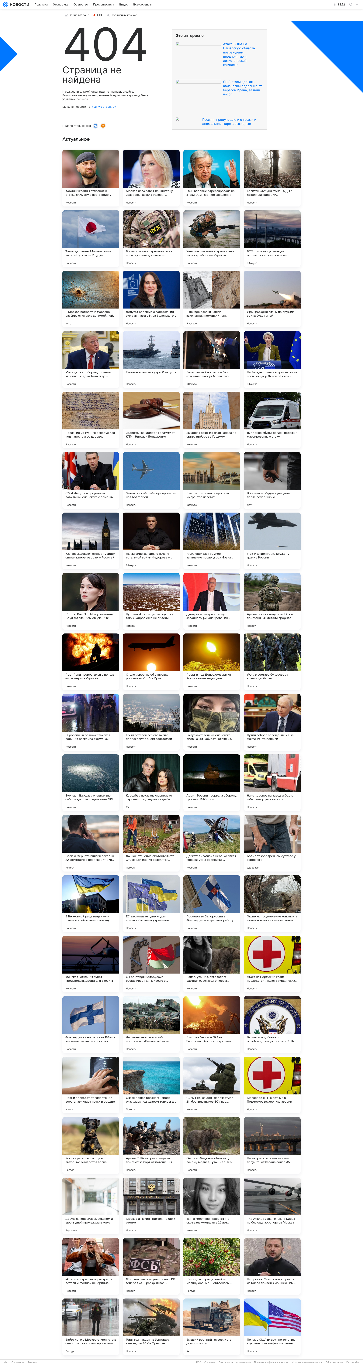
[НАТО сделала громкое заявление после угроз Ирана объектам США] (211, 541)
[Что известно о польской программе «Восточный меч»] (151, 1024)
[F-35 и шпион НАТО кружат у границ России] (272, 541)
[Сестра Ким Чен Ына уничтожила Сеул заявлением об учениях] (90, 601)
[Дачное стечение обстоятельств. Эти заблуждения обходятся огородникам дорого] (151, 843)
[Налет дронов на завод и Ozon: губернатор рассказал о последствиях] (272, 782)
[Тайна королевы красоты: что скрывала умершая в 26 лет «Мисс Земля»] (211, 1206)
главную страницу (103, 106)
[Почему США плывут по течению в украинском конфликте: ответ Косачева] (272, 1326)
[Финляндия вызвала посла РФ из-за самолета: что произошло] (90, 1024)
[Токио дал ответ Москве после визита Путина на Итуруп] (90, 238)
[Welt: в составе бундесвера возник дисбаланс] (272, 661)
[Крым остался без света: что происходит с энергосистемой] (151, 722)
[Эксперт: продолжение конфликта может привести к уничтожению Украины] (272, 903)
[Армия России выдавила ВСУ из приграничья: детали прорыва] (272, 601)
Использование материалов (307, 1362)
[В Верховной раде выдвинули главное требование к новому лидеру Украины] (90, 903)
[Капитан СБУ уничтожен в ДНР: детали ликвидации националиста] (272, 178)
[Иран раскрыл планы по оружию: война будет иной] (272, 299)
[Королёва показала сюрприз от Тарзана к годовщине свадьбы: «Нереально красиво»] (151, 782)
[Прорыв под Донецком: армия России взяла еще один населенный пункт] (211, 661)
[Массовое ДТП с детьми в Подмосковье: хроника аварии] (272, 1085)
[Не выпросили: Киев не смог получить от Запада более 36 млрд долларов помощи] (272, 1145)
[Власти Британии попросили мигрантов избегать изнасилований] (211, 480)
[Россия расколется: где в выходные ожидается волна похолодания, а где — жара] (90, 1145)
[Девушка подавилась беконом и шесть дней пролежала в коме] (90, 1206)
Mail (6, 1362)
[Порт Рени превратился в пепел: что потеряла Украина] (90, 661)
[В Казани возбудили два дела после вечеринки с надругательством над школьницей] (272, 480)
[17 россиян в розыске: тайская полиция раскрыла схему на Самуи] (90, 722)
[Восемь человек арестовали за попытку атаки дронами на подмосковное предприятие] (151, 238)
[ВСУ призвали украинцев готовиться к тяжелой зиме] (272, 238)
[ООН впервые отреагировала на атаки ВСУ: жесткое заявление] (211, 178)
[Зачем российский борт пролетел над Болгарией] (151, 480)
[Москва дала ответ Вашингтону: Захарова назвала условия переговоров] (151, 178)
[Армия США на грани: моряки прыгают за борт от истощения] (151, 1145)
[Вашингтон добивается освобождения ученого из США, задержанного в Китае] (272, 1024)
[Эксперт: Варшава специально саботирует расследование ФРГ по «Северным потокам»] (90, 782)
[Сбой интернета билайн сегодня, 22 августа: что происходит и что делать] (90, 843)
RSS (198, 1362)
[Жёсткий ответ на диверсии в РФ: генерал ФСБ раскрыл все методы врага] (151, 1266)
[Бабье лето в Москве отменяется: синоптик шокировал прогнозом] (90, 1326)
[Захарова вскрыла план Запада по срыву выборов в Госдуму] (211, 420)
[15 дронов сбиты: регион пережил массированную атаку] (272, 420)
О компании (18, 1362)
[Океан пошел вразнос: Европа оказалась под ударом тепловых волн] (151, 1085)
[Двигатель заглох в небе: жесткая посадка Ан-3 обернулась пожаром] (211, 843)
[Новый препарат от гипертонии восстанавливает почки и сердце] (90, 1085)
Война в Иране (79, 15)
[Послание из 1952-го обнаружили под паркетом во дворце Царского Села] (90, 420)
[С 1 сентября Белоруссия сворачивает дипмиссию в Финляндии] (151, 964)
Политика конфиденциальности (271, 1362)
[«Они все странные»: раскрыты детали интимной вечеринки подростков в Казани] (90, 1266)
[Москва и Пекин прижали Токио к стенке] (151, 1206)
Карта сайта (353, 1362)
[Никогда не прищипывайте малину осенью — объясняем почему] (211, 1266)
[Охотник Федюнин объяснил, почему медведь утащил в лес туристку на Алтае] (211, 1145)
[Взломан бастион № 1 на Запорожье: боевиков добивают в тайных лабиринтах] (211, 1024)
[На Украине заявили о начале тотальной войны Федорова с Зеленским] (151, 541)
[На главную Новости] (18, 4)
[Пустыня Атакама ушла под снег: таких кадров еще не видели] (151, 601)
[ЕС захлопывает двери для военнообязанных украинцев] (151, 903)
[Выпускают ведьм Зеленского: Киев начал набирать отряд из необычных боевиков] (211, 722)
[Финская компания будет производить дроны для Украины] (90, 964)
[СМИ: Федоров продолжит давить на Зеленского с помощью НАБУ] (90, 480)
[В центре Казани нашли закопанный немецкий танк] (211, 299)
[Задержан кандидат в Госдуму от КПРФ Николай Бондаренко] (151, 420)
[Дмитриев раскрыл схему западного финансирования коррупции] (211, 601)
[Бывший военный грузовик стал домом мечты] (211, 1326)
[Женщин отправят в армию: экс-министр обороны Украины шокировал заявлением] (211, 238)
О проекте (209, 1362)
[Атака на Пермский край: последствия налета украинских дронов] (272, 964)
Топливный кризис (124, 15)
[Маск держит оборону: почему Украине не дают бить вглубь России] (90, 359)
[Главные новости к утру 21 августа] (151, 359)
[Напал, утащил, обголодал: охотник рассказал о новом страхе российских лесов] (211, 964)
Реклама (32, 1362)
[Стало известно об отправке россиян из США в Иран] (151, 661)
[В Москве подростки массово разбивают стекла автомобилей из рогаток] (90, 299)
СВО (100, 15)
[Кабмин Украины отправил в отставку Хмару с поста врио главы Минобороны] (90, 178)
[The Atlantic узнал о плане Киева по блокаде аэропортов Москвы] (272, 1206)
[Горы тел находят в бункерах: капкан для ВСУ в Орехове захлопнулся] (151, 1326)
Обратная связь (334, 1362)
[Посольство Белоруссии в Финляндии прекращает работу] (211, 903)
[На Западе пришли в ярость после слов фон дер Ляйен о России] (272, 359)
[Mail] (5, 4)
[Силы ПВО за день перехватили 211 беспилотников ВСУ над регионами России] (211, 1085)
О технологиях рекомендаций (235, 1362)
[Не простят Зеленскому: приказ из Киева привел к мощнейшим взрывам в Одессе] (272, 1266)
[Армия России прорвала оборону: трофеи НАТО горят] (211, 782)
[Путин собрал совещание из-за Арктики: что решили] (272, 722)
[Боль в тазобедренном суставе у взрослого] (272, 843)
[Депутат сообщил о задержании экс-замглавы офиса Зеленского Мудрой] (151, 299)
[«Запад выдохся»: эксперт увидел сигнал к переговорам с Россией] (90, 541)
